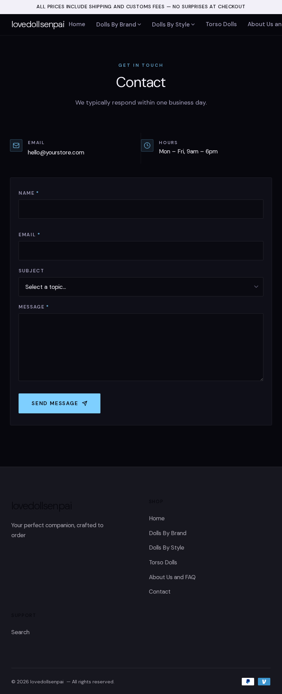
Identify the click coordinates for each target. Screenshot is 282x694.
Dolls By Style (171, 24)
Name (29, 193)
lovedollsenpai (37, 24)
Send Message (55, 403)
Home (77, 24)
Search (20, 632)
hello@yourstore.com (56, 152)
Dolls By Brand (116, 24)
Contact (160, 591)
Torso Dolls (221, 24)
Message (34, 307)
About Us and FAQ (172, 577)
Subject (31, 271)
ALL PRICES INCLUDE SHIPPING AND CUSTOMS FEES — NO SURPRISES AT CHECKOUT (141, 6)
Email (30, 234)
